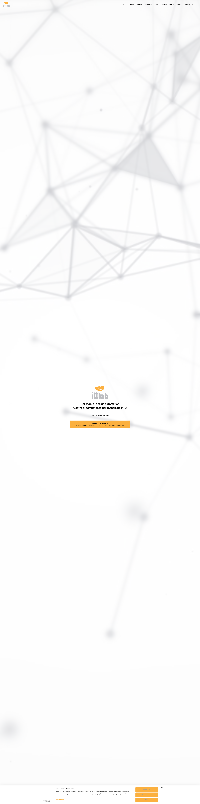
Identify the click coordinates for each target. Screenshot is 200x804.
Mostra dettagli (60, 799)
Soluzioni (139, 5)
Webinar (164, 5)
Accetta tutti (146, 789)
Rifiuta (146, 799)
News (156, 5)
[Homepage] (6, 5)
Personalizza (145, 794)
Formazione (148, 5)
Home (123, 5)
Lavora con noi (188, 5)
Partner (171, 5)
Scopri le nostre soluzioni (100, 415)
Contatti (179, 5)
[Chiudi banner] (161, 787)
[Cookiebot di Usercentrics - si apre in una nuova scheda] (46, 801)
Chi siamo (131, 5)
